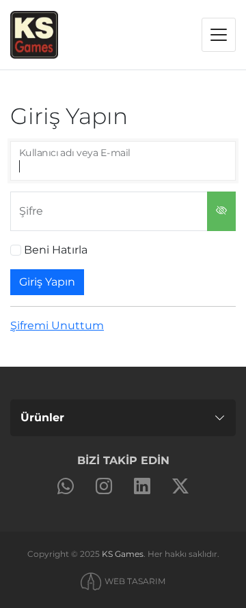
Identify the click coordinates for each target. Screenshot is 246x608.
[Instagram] (104, 486)
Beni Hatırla (55, 249)
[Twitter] (180, 486)
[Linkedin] (142, 486)
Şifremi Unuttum (57, 325)
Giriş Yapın (47, 281)
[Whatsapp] (65, 486)
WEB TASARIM (135, 581)
